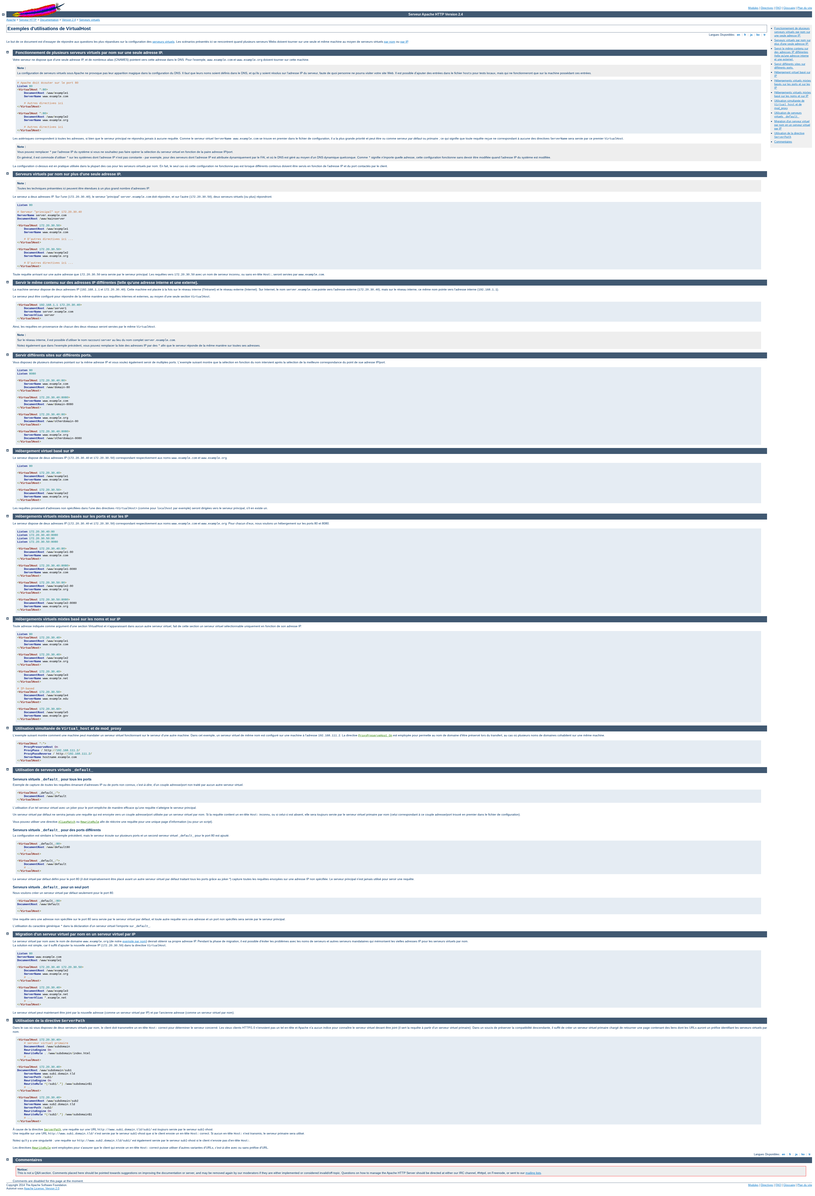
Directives (767, 8)
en (738, 34)
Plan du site (804, 8)
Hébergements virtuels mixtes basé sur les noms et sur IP (792, 94)
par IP (404, 41)
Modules (753, 8)
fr (745, 34)
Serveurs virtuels (89, 19)
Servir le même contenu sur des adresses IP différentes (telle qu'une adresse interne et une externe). (791, 54)
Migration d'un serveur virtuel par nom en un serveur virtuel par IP (792, 125)
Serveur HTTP (28, 19)
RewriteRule (89, 822)
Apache (11, 19)
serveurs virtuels (163, 41)
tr (764, 34)
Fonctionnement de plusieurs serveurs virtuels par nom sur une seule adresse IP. (792, 32)
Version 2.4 (69, 19)
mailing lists (533, 1173)
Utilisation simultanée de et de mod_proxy (789, 104)
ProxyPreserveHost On (375, 735)
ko (758, 34)
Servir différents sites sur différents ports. (789, 65)
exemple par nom (134, 941)
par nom (389, 41)
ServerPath (52, 1129)
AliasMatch (66, 822)
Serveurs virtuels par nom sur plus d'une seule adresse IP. (792, 42)
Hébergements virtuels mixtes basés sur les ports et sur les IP (792, 84)
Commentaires (783, 141)
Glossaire (789, 8)
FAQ (778, 8)
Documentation (49, 19)
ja (751, 34)
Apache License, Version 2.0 (41, 1188)
